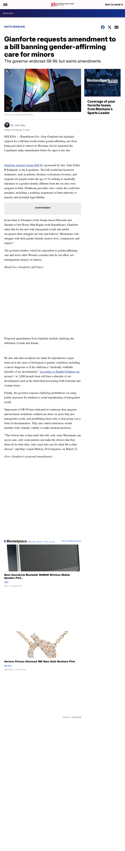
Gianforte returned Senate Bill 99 (23, 165)
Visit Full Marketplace (71, 541)
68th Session (14, 26)
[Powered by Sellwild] (76, 717)
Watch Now (113, 4)
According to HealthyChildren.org (60, 371)
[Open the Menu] (5, 4)
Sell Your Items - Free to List (41, 542)
